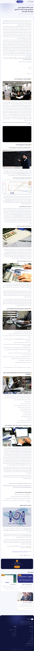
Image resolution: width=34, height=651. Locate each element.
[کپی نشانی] (20, 555)
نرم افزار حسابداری (21, 448)
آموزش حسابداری (14, 634)
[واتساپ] (25, 555)
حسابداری (26, 115)
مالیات (15, 631)
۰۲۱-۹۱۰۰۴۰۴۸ (19, 1)
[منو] (15, 1)
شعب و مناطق (31, 631)
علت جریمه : (29, 68)
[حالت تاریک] (24, 1)
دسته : (30, 66)
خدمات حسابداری (7, 542)
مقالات (30, 5)
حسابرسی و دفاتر (14, 636)
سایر (28, 5)
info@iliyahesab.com (29, 643)
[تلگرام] (27, 555)
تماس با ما (31, 636)
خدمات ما (32, 629)
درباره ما (32, 634)
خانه (32, 5)
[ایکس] (22, 555)
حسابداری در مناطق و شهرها (12, 629)
